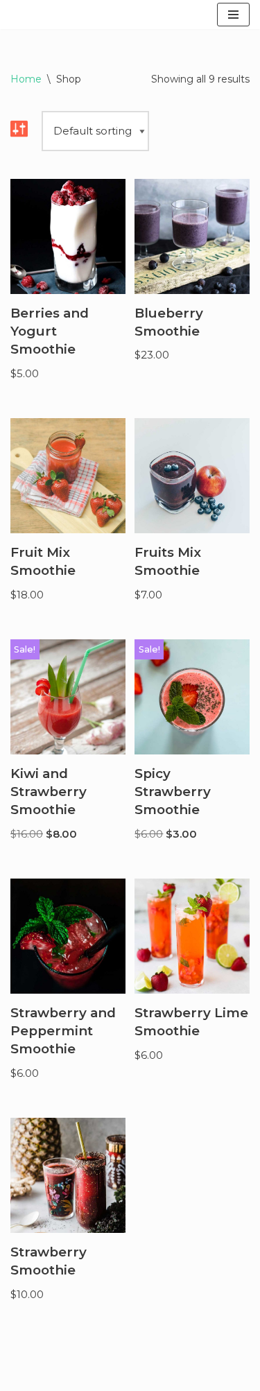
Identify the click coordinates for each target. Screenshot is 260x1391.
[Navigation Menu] (233, 14)
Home (26, 79)
